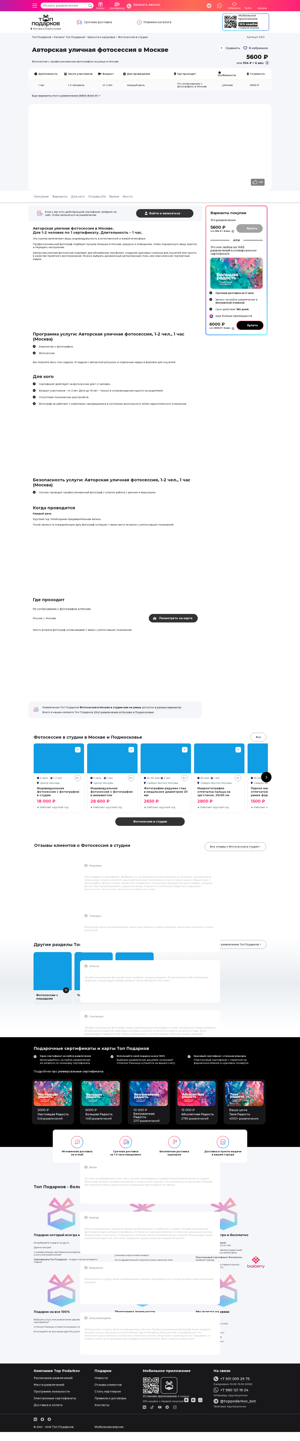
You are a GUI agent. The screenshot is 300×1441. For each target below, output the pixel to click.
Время (114, 196)
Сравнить (233, 48)
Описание (41, 196)
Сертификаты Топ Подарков (50, 1259)
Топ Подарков (63, 1427)
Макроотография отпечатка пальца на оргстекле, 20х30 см (213, 792)
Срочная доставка (98, 22)
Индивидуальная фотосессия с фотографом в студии (58, 792)
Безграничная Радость (144, 1115)
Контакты (101, 1405)
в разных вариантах (168, 707)
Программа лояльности (52, 1391)
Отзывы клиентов (108, 1384)
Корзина (262, 8)
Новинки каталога (157, 22)
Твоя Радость (239, 1114)
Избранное (234, 8)
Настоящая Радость (53, 1114)
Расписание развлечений (53, 1378)
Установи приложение (160, 1396)
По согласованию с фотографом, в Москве (62, 608)
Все (258, 737)
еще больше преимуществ (233, 315)
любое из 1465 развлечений (227, 249)
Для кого (78, 196)
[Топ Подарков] (45, 25)
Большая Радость (99, 1114)
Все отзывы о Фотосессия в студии (234, 846)
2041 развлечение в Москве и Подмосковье (124, 712)
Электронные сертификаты (55, 1398)
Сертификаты (116, 8)
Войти (248, 8)
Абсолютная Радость (197, 1114)
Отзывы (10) (97, 196)
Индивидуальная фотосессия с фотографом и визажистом (111, 792)
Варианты (60, 196)
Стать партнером (107, 1391)
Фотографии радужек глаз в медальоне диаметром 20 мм (166, 792)
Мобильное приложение (248, 17)
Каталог (100, 8)
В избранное (258, 48)
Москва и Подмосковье (47, 28)
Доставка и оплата (48, 1405)
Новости (101, 1378)
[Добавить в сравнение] (78, 749)
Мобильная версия (108, 1427)
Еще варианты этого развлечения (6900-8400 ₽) (65, 95)
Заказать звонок (146, 5)
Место (128, 196)
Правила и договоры (110, 1398)
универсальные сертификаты (80, 1071)
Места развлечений (49, 1384)
